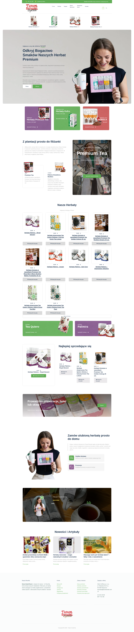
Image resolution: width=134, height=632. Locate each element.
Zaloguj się (60, 594)
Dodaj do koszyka (33, 243)
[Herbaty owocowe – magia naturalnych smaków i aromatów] (67, 551)
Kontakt (87, 6)
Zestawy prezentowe (82, 594)
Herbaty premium (81, 592)
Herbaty (58, 6)
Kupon (102, 412)
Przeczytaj (25, 571)
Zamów (59, 596)
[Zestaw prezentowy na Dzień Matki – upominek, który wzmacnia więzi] (36, 551)
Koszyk (59, 592)
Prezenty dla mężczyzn (83, 600)
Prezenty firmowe (81, 596)
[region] (18, 617)
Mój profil (59, 591)
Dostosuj (10, 621)
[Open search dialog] (106, 8)
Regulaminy (60, 598)
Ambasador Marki (80, 6)
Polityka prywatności (62, 600)
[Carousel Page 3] (86, 391)
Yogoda (66, 6)
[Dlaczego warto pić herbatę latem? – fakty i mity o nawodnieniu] (97, 551)
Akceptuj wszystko (18, 625)
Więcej (37, 86)
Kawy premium (81, 591)
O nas (52, 6)
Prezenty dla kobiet (82, 598)
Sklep (27, 86)
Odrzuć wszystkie (23, 621)
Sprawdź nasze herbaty (92, 176)
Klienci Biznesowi (73, 6)
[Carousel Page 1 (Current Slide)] (83, 391)
